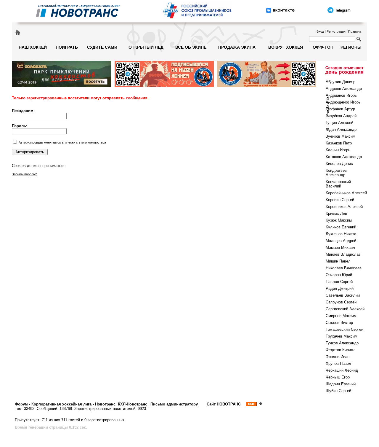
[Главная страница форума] (17, 32)
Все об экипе (190, 47)
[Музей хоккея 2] (267, 86)
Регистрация (336, 31)
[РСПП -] (197, 18)
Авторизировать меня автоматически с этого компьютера (62, 142)
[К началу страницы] (260, 404)
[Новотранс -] (77, 18)
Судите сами (102, 47)
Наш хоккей (33, 47)
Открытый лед (146, 47)
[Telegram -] (338, 18)
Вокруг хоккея (285, 47)
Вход (320, 31)
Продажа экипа (237, 47)
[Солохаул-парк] (61, 86)
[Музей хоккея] (164, 86)
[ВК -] (280, 18)
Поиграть (67, 47)
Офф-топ (323, 47)
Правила (354, 31)
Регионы (351, 47)
